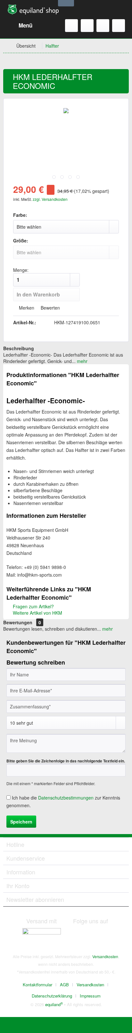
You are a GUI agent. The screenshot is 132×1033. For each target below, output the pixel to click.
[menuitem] (19, 25)
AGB (64, 985)
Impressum (90, 996)
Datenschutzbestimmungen (66, 797)
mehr (81, 361)
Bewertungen (17, 622)
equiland (54, 1004)
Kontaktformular (37, 985)
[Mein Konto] (102, 25)
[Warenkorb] (118, 25)
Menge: (21, 270)
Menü (25, 25)
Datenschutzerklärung (52, 996)
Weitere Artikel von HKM (37, 613)
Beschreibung (18, 348)
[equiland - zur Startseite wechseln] (33, 9)
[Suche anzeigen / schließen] (71, 25)
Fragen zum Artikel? (33, 606)
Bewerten (49, 307)
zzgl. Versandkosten (50, 199)
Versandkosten (105, 956)
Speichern (21, 821)
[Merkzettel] (87, 25)
